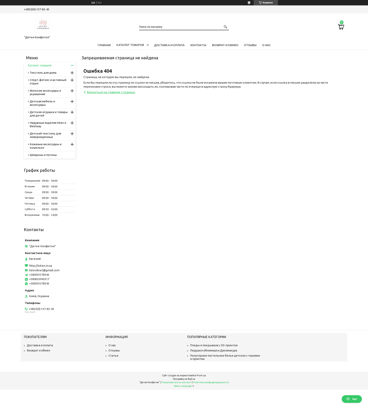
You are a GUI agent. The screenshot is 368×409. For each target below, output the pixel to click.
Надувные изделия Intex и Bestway (48, 124)
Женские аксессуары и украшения (45, 92)
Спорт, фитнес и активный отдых (48, 81)
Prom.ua (201, 375)
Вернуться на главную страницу (111, 92)
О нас (266, 45)
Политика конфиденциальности (211, 382)
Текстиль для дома (43, 72)
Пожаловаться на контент (176, 382)
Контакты (198, 45)
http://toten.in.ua (40, 265)
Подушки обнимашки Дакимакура (213, 350)
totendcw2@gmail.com (44, 270)
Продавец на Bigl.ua (184, 379)
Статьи (113, 355)
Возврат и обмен (225, 45)
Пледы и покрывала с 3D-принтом (214, 345)
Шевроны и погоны (43, 154)
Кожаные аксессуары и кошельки (46, 146)
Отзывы (250, 45)
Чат (354, 399)
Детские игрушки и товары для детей (49, 113)
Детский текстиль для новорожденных (45, 135)
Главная (104, 45)
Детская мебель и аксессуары (42, 103)
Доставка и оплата (169, 45)
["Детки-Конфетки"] (43, 23)
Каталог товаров (130, 44)
